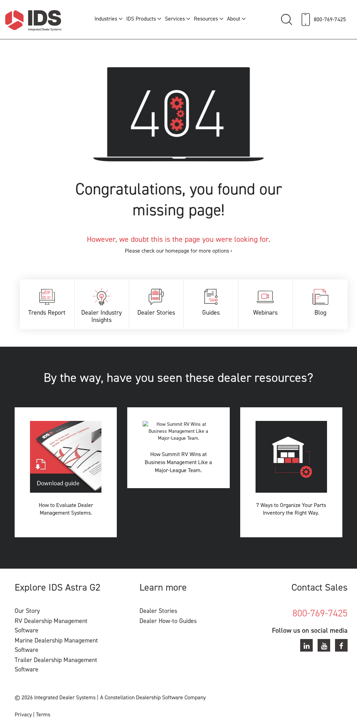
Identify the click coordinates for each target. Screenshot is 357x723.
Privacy (23, 714)
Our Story (27, 611)
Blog (320, 312)
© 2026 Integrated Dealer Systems (55, 697)
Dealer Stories (156, 312)
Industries (105, 18)
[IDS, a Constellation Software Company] (33, 20)
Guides (211, 312)
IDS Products (141, 18)
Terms (43, 714)
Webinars (265, 312)
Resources (206, 18)
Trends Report (47, 312)
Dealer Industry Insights (101, 316)
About (233, 18)
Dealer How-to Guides (168, 621)
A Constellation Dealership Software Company (153, 697)
